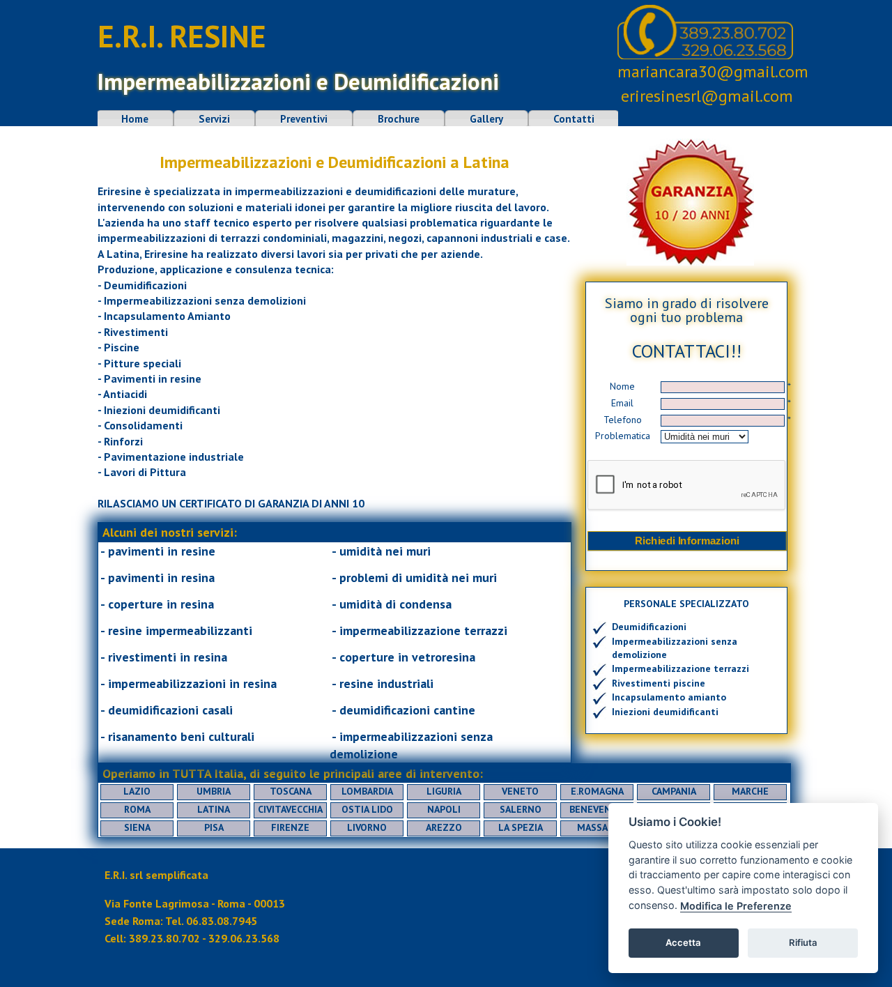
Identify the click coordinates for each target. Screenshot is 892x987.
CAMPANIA (674, 791)
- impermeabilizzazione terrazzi (419, 630)
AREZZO (444, 827)
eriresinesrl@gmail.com (707, 96)
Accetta (683, 942)
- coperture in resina (157, 604)
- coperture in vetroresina (403, 657)
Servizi (214, 118)
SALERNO (520, 809)
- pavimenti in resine (157, 551)
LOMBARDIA (367, 791)
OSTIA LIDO (367, 809)
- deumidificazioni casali (166, 710)
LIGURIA (443, 791)
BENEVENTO (596, 809)
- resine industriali (382, 683)
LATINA (213, 809)
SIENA (137, 827)
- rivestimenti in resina (163, 657)
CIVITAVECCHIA (290, 809)
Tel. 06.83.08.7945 (211, 921)
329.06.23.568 (243, 938)
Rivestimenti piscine (658, 683)
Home (134, 118)
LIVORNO (367, 827)
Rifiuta (803, 942)
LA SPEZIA (520, 827)
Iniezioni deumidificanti (665, 711)
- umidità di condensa (392, 604)
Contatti (573, 118)
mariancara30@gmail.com (712, 71)
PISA (214, 827)
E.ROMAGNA (597, 791)
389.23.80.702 (164, 938)
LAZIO (137, 791)
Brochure (399, 118)
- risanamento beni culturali (177, 736)
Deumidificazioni (649, 626)
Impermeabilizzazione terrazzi (680, 668)
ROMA (137, 809)
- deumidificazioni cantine (403, 710)
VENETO (520, 791)
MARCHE (750, 791)
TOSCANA (291, 791)
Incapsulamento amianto (669, 697)
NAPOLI (444, 809)
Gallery (486, 118)
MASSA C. (597, 827)
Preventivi (304, 118)
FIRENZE (290, 827)
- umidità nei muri (381, 551)
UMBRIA (214, 791)
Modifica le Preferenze (736, 906)
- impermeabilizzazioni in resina (188, 683)
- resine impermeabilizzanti (176, 630)
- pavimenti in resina (157, 577)
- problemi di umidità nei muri (414, 577)
